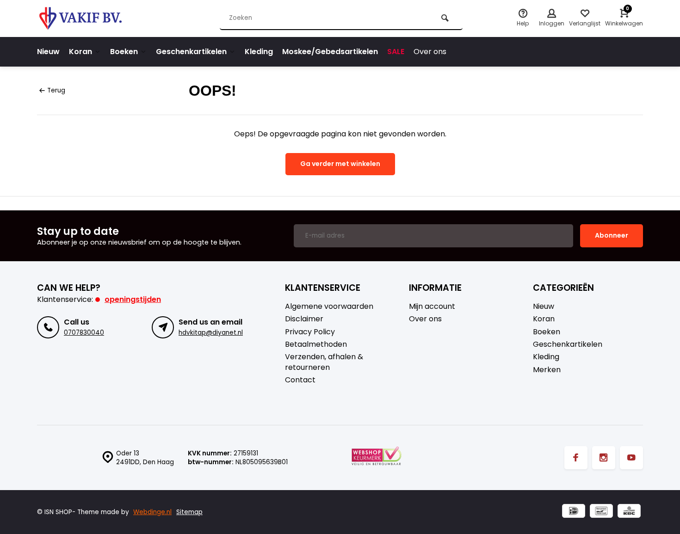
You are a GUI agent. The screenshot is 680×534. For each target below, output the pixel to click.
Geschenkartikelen (191, 51)
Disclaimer (304, 319)
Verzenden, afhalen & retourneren (324, 362)
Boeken (124, 51)
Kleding (259, 51)
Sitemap (189, 512)
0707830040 (84, 332)
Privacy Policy (310, 332)
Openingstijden (133, 299)
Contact (300, 380)
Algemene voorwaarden (329, 306)
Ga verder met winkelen (340, 163)
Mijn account (432, 306)
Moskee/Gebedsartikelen (330, 51)
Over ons (430, 51)
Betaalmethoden (316, 344)
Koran (80, 51)
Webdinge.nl (152, 512)
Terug (56, 90)
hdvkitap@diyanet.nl (211, 332)
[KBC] (629, 512)
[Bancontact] (601, 512)
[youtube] (631, 457)
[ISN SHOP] (92, 18)
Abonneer (611, 235)
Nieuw (48, 51)
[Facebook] (575, 457)
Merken (547, 370)
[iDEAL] (573, 512)
